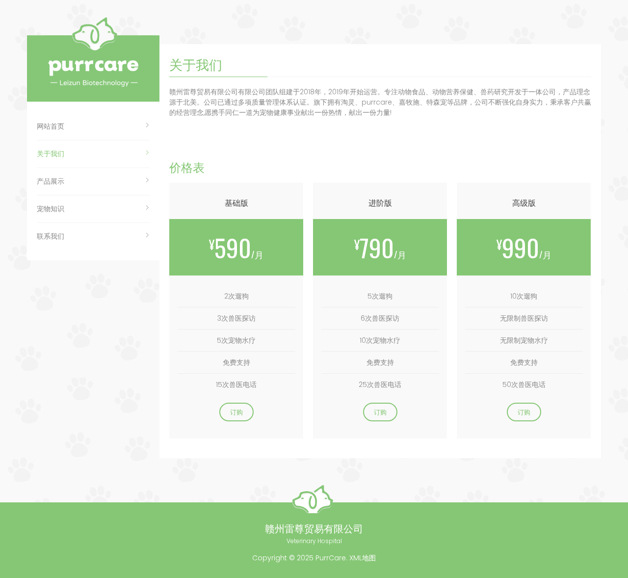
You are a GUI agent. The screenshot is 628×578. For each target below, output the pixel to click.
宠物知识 (50, 209)
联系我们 (50, 236)
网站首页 (50, 126)
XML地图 (362, 558)
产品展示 (50, 181)
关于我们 (50, 154)
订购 (236, 411)
